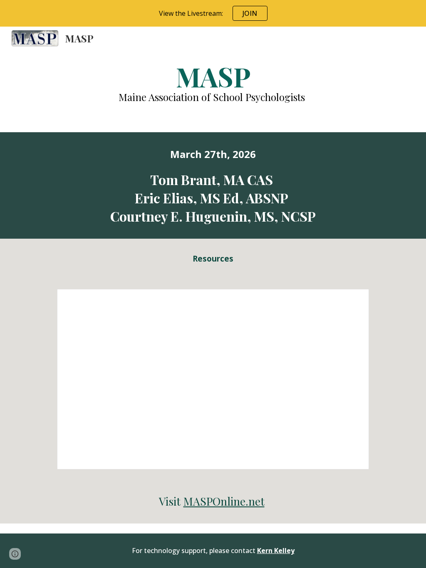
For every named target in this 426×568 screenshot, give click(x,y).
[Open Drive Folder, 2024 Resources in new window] (353, 300)
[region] (213, 13)
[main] (213, 82)
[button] (15, 554)
